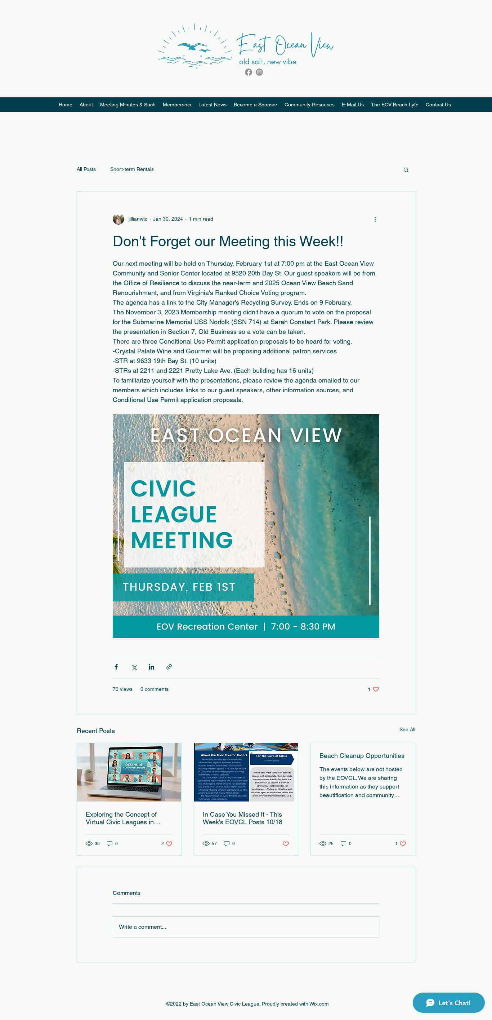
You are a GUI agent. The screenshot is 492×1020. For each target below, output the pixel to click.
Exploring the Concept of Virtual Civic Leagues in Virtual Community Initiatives (127, 818)
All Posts (86, 169)
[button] (309, 104)
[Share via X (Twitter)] (133, 666)
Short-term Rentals (132, 169)
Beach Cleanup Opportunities (361, 755)
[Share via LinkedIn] (151, 666)
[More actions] (375, 219)
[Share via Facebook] (116, 666)
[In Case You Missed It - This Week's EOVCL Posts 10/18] (246, 772)
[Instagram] (259, 72)
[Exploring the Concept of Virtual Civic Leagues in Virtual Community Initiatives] (129, 772)
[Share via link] (169, 666)
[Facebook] (248, 72)
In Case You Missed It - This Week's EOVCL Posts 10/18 (242, 818)
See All (407, 729)
